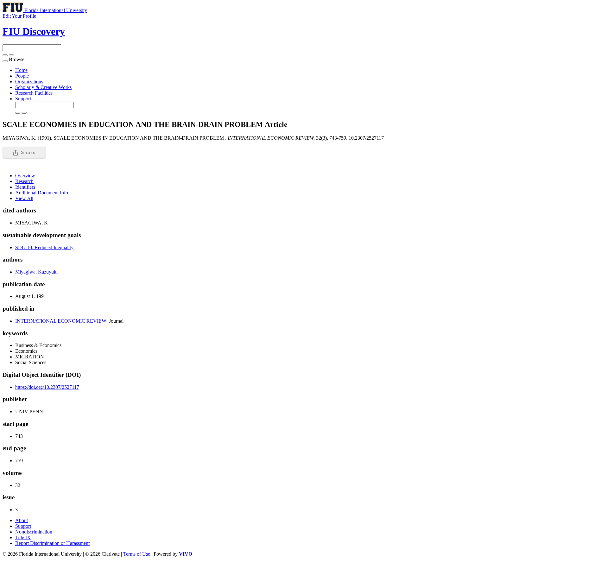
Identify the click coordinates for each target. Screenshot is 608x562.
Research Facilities (34, 93)
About (21, 520)
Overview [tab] (25, 175)
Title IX (23, 537)
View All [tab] (24, 198)
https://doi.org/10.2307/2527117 (47, 387)
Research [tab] (24, 181)
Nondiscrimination (33, 531)
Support (23, 98)
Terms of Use (137, 554)
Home (21, 70)
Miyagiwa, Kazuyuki (36, 272)
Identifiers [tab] (25, 187)
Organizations (29, 81)
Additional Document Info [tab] (41, 192)
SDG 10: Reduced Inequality (44, 247)
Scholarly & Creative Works (43, 87)
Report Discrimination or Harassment (52, 543)
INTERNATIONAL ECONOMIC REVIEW (60, 321)
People (22, 76)
